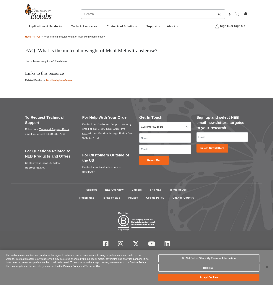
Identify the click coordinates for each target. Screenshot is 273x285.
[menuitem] (46, 27)
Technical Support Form (54, 129)
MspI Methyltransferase (59, 80)
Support (91, 189)
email (85, 128)
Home (28, 36)
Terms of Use (178, 189)
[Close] (267, 267)
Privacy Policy (71, 266)
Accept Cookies (209, 277)
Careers (137, 189)
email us (30, 133)
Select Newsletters (212, 148)
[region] (136, 267)
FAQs (37, 36)
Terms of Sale (111, 197)
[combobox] (148, 14)
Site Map (155, 189)
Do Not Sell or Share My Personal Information (209, 258)
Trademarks (86, 197)
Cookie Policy (155, 197)
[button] (219, 14)
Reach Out (154, 160)
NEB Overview (114, 189)
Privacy (133, 197)
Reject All (208, 267)
